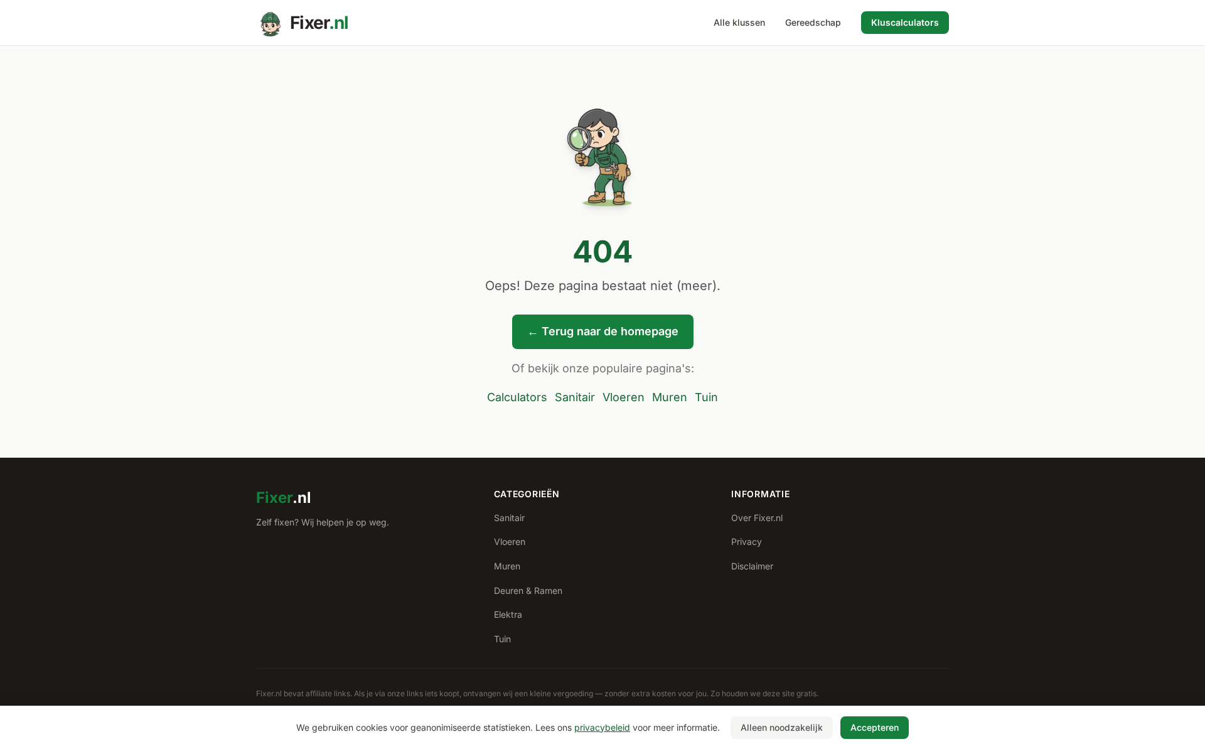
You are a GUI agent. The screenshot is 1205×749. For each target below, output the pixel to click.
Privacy (746, 541)
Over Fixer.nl (757, 517)
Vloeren (623, 397)
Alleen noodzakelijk (782, 727)
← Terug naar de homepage (602, 331)
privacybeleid (602, 727)
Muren (669, 397)
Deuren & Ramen (528, 590)
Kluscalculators (905, 22)
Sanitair (575, 397)
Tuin (706, 397)
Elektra (508, 614)
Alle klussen (739, 22)
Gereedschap (813, 22)
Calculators (517, 397)
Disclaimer (752, 566)
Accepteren (874, 727)
